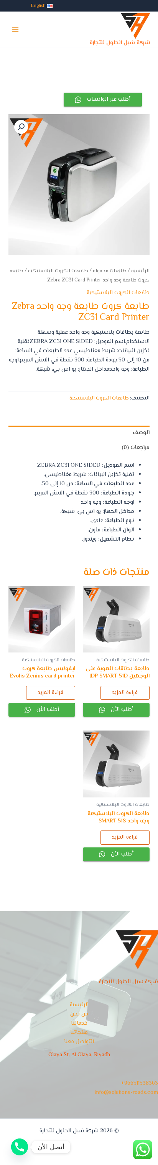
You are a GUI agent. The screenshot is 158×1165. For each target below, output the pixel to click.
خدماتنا (79, 1023)
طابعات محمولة (110, 271)
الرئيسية (140, 271)
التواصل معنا (79, 1041)
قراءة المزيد (125, 692)
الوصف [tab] (141, 432)
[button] (21, 127)
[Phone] (19, 1146)
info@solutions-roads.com (126, 1092)
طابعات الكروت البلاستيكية (58, 271)
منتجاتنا (79, 1032)
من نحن (79, 1014)
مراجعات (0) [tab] (135, 447)
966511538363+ (139, 1083)
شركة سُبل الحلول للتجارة (120, 42)
